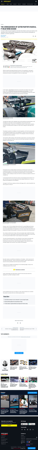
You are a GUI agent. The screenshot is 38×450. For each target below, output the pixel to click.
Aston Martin (11, 89)
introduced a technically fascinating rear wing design (19, 91)
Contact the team (23, 438)
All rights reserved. (24, 448)
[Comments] (35, 36)
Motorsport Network (17, 448)
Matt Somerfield (3, 35)
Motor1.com (3, 437)
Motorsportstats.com (4, 442)
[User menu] (36, 1)
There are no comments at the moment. (19, 336)
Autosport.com (3, 440)
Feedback (22, 435)
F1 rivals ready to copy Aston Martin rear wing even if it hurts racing (16, 303)
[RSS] (33, 430)
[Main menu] (2, 1)
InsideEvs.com (3, 435)
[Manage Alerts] (20, 323)
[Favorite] (33, 36)
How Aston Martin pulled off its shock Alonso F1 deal (13, 301)
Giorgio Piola (3, 36)
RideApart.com (3, 443)
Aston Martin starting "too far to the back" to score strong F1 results (16, 299)
